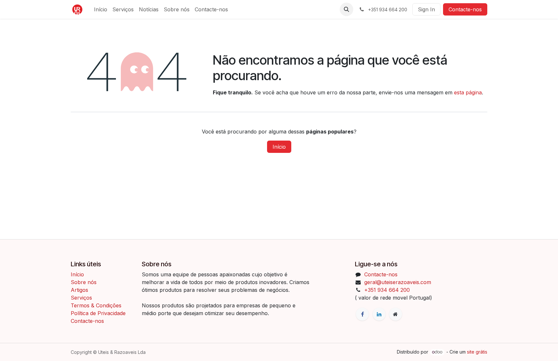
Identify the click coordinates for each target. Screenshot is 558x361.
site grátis (477, 352)
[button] (346, 9)
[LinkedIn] (379, 314)
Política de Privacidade (98, 313)
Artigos (79, 290)
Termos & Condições (97, 305)
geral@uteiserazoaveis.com (397, 282)
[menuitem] (100, 9)
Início (279, 146)
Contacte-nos (465, 9)
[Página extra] (395, 314)
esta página (468, 92)
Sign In (426, 9)
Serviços (81, 297)
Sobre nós (84, 282)
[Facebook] (362, 314)
